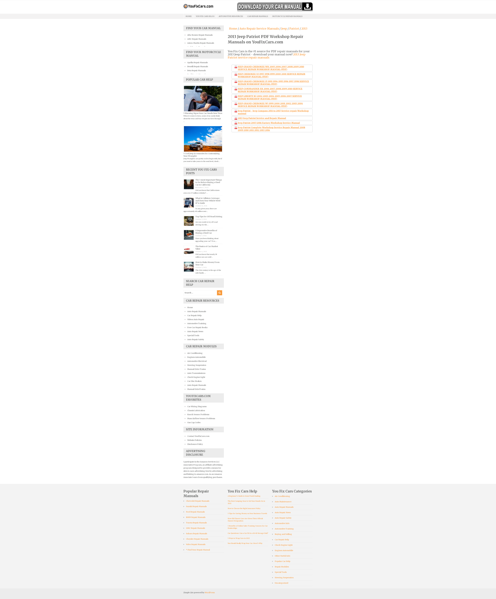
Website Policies (194, 440)
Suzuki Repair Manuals (196, 506)
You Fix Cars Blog (205, 16)
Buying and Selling (283, 534)
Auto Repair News (195, 331)
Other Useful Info (282, 556)
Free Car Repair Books (197, 327)
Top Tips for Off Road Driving (208, 216)
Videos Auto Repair (195, 319)
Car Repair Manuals (257, 16)
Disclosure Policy (195, 444)
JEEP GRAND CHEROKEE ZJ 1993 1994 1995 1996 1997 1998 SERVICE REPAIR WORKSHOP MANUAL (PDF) (273, 82)
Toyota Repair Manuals (196, 523)
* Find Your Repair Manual (198, 550)
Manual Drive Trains (196, 369)
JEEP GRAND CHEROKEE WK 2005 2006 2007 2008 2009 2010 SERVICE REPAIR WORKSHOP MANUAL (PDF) (271, 68)
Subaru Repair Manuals (196, 533)
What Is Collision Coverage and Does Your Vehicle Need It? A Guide (207, 200)
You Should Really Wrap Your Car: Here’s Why (245, 543)
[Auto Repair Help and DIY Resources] (198, 6)
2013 (304, 28)
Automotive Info (282, 523)
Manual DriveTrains (196, 389)
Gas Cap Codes (193, 422)
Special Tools (193, 335)
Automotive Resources (231, 16)
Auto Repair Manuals (196, 311)
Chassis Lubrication (196, 410)
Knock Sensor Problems (198, 414)
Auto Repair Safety (195, 339)
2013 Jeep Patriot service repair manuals (266, 56)
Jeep (284, 28)
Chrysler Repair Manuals (197, 539)
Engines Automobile (196, 357)
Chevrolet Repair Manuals (197, 501)
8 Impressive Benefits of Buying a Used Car (206, 231)
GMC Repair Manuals (195, 528)
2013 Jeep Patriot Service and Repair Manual (262, 118)
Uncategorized (281, 583)
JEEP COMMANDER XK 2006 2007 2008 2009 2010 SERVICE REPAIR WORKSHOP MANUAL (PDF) (270, 90)
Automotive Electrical (197, 361)
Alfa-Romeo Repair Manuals (200, 35)
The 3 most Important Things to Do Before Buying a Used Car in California (208, 182)
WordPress (210, 592)
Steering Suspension (196, 365)
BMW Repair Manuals (195, 517)
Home (189, 16)
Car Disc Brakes (194, 381)
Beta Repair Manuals (196, 70)
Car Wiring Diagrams (197, 406)
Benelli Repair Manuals (197, 66)
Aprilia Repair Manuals (197, 62)
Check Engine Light (196, 377)
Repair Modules (282, 567)
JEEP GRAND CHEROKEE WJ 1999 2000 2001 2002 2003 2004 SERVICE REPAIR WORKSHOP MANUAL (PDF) (270, 104)
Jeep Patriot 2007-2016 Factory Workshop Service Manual (269, 123)
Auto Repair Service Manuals (259, 28)
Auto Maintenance (283, 501)
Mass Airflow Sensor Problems (201, 418)
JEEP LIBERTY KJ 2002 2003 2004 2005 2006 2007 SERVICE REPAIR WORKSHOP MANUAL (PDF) (270, 97)
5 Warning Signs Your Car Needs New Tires (202, 113)
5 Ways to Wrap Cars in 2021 (239, 538)
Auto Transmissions (196, 373)
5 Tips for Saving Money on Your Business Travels (247, 513)
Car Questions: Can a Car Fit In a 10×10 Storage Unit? (248, 533)
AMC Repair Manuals (196, 39)
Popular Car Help (282, 561)
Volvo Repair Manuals (195, 544)
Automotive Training (196, 323)
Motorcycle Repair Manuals (287, 16)
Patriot (294, 28)
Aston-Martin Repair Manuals (200, 43)
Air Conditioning (195, 353)
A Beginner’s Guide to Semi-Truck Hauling (244, 496)
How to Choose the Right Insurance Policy (244, 508)
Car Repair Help (194, 315)
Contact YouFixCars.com (198, 436)
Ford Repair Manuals (195, 512)
